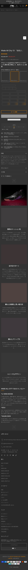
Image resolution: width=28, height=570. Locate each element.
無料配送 (6, 136)
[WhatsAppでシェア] (10, 176)
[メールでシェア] (9, 176)
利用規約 (3, 521)
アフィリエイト (4, 502)
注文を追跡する (4, 529)
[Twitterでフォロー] (4, 455)
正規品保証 (3, 531)
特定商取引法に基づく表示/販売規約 (9, 526)
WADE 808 (3, 468)
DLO (2, 465)
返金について (4, 519)
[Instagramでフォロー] (7, 455)
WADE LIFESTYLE (5, 481)
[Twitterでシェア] (3, 176)
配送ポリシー (4, 516)
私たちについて (4, 492)
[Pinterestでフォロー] (10, 455)
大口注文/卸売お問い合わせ (7, 505)
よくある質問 (4, 500)
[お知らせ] (14, 2)
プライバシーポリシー (6, 524)
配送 (2, 59)
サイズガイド (4, 513)
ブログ (2, 497)
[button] (4, 53)
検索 (2, 489)
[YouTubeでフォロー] (13, 455)
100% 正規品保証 (8, 147)
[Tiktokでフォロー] (16, 455)
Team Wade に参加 (8, 132)
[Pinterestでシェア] (5, 176)
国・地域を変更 (14, 567)
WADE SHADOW (5, 470)
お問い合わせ (7, 143)
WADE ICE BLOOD (5, 476)
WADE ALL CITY (5, 473)
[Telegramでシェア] (7, 176)
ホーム (2, 10)
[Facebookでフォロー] (1, 455)
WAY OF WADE (4, 463)
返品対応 (6, 139)
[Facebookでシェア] (1, 176)
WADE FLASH (4, 478)
